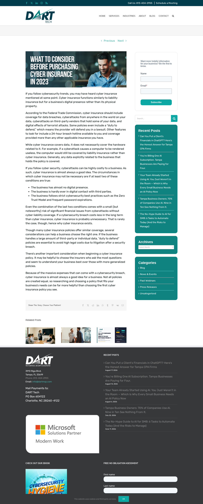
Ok (123, 499)
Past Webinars (147, 280)
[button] (173, 16)
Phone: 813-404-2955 (37, 378)
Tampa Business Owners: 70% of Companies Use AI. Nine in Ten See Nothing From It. (156, 202)
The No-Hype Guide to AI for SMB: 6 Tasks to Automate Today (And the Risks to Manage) (140, 423)
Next (121, 40)
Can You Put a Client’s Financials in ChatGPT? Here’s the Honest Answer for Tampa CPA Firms (138, 365)
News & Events (148, 274)
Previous (109, 40)
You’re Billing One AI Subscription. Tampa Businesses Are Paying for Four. (138, 378)
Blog (142, 267)
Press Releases (148, 287)
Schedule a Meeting (166, 3)
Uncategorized (148, 293)
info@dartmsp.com (42, 381)
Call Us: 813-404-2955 (140, 3)
